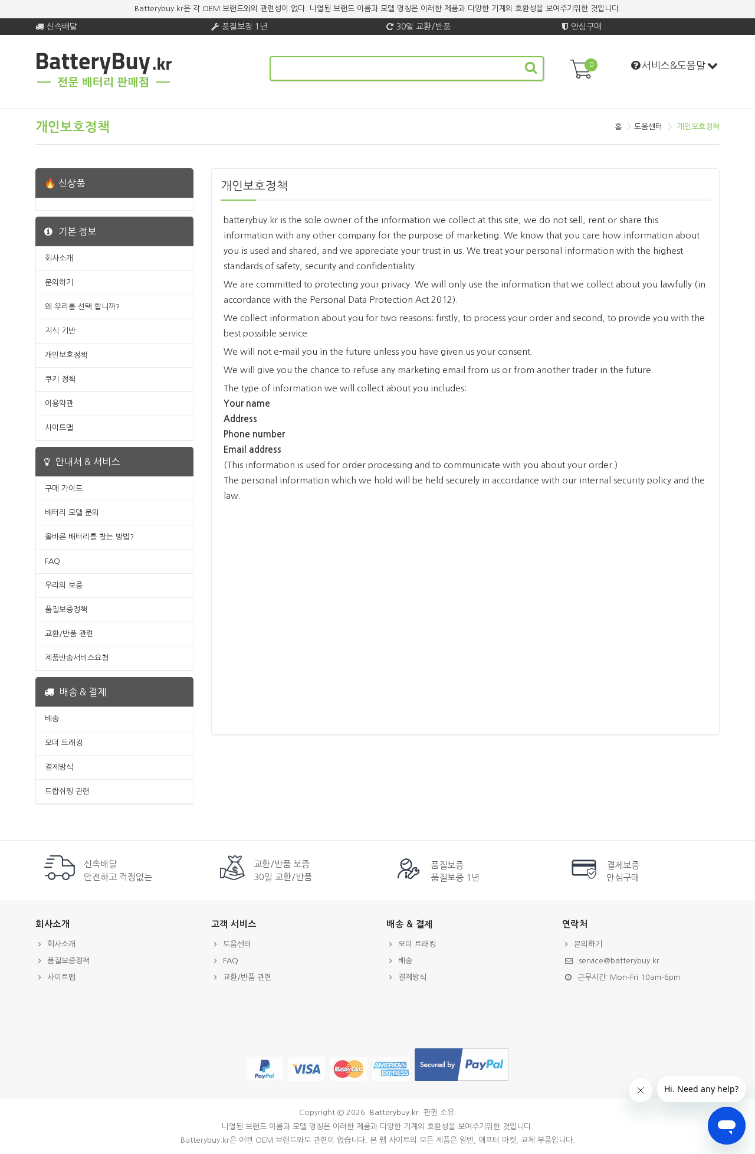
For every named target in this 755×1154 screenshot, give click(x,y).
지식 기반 (60, 331)
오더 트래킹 (64, 743)
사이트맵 (59, 427)
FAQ (52, 561)
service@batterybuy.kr (619, 961)
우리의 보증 (64, 585)
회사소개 (59, 258)
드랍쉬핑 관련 (67, 791)
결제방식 (59, 767)
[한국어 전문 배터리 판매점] (104, 85)
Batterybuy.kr (394, 1112)
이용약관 (59, 403)
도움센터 (648, 126)
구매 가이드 (64, 488)
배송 (52, 719)
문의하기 (59, 282)
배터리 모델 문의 (72, 512)
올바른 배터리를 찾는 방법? (89, 537)
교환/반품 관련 (69, 634)
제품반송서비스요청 (77, 658)
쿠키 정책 (60, 379)
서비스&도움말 (673, 65)
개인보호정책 (66, 355)
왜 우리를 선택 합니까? (82, 306)
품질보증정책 (66, 609)
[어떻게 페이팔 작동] (461, 1081)
